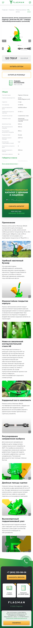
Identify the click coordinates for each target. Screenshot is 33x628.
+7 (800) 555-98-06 (30, 2)
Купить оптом (16, 67)
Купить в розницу (16, 75)
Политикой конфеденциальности (16, 618)
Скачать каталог (16, 206)
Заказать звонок (16, 577)
